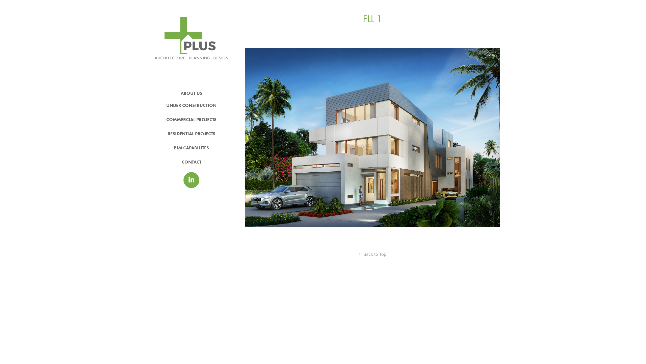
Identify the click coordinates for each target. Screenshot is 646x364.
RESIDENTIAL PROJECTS (191, 133)
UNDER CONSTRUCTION (191, 105)
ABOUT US (191, 93)
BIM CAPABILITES (191, 148)
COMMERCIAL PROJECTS (191, 119)
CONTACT (191, 162)
